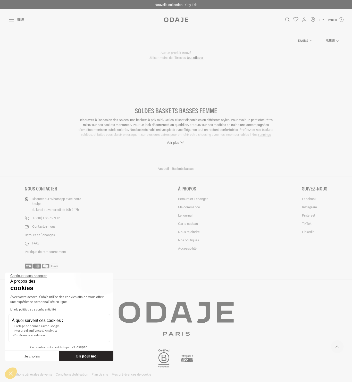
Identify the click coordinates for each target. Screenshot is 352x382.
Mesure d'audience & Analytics (35, 330)
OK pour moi (86, 356)
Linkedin (308, 231)
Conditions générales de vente (30, 374)
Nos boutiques (188, 239)
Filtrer (330, 40)
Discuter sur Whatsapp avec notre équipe (56, 204)
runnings (264, 134)
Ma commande (189, 206)
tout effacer (195, 57)
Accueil (164, 168)
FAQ (35, 243)
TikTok (307, 223)
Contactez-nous (43, 226)
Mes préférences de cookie (131, 374)
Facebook (309, 198)
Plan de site (99, 374)
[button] (11, 373)
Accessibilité (187, 248)
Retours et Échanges (40, 234)
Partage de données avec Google (37, 326)
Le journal (185, 215)
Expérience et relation (29, 335)
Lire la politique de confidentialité (33, 309)
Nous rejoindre (189, 231)
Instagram (309, 206)
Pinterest (308, 215)
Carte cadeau (188, 223)
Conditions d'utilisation (72, 374)
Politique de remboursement (45, 251)
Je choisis (32, 356)
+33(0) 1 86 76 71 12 (46, 217)
